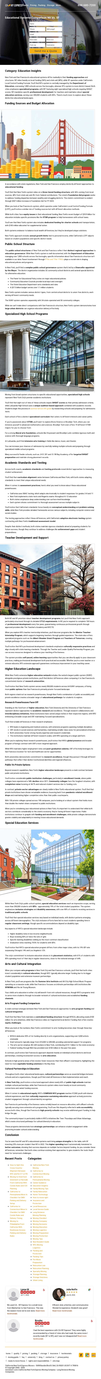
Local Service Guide (41, 1209)
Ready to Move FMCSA (16, 1361)
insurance (54, 1354)
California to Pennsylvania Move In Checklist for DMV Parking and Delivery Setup (18, 1198)
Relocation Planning (41, 1268)
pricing (33, 5)
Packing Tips (38, 1257)
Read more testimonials (62, 1311)
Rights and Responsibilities (38, 1361)
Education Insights (40, 1186)
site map (56, 1361)
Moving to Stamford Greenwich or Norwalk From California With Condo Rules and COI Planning (19, 1183)
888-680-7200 (87, 5)
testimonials (66, 1354)
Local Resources (39, 1206)
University (32, 1357)
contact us (50, 1357)
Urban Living (37, 1280)
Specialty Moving (39, 1271)
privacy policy (63, 1357)
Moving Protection (40, 1236)
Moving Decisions (40, 1224)
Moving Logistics (40, 1230)
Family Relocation (40, 1192)
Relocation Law (39, 1265)
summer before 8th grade (40, 409)
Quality (25, 5)
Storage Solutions (40, 1277)
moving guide (13, 1357)
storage (50, 5)
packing (41, 5)
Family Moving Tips (40, 1189)
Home (8, 1354)
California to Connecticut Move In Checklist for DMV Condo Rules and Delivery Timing (18, 1212)
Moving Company (40, 1221)
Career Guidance (39, 1183)
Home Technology (40, 1194)
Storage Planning (40, 1274)
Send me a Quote (45, 50)
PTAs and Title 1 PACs (54, 259)
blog (40, 1357)
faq (23, 1357)
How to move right (40, 1197)
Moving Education (40, 1227)
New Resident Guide (41, 1242)
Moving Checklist (40, 1218)
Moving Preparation (41, 1233)
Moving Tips (38, 1239)
